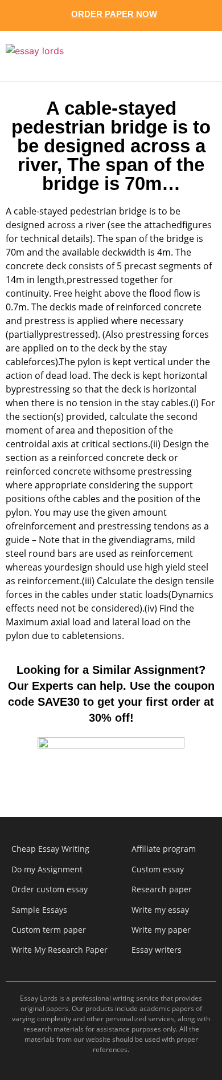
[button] (195, 56)
